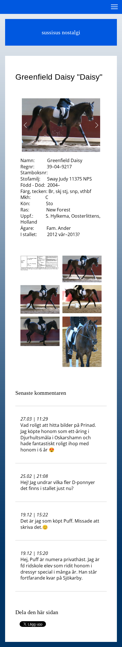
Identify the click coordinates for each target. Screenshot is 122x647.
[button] (25, 125)
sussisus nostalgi (61, 32)
